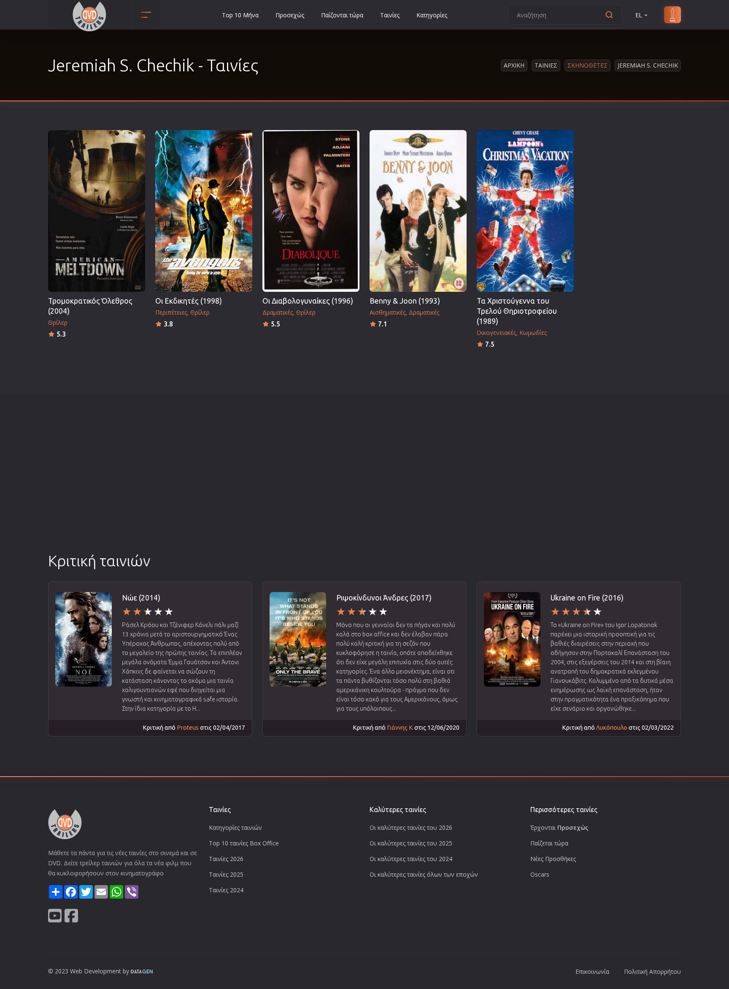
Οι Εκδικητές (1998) (188, 301)
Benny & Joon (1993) (405, 301)
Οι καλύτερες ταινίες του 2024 (411, 859)
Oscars (539, 874)
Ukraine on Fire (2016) (587, 598)
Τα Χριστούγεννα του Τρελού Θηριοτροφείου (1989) (517, 311)
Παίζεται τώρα (549, 843)
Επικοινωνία (592, 971)
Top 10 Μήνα (240, 15)
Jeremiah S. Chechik (648, 65)
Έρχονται (559, 827)
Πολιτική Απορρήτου (652, 971)
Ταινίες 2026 (226, 859)
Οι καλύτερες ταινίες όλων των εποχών (424, 874)
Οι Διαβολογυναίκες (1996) (307, 301)
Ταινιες (546, 65)
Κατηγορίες (431, 15)
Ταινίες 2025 (226, 874)
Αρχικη (514, 65)
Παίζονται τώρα (342, 15)
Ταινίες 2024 (226, 890)
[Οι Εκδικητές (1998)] (203, 211)
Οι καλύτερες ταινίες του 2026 (411, 827)
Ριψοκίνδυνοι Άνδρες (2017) (384, 598)
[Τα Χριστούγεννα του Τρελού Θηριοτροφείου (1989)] (525, 211)
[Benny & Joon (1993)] (418, 211)
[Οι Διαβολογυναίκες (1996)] (310, 211)
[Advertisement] (364, 487)
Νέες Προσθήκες (553, 859)
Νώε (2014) (141, 598)
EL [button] (638, 15)
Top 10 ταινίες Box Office (244, 843)
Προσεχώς (289, 15)
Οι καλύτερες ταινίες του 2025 (411, 843)
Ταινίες (390, 15)
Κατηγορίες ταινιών (235, 827)
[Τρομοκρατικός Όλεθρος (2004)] (96, 211)
